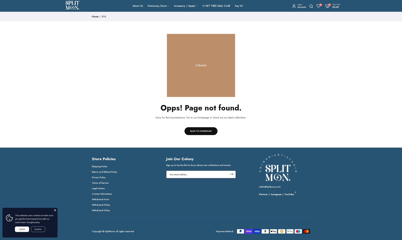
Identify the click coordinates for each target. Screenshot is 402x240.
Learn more (20, 222)
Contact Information (102, 193)
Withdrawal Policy (101, 204)
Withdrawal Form (100, 199)
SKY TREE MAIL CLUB (218, 6)
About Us (138, 6)
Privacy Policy (99, 177)
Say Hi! (239, 6)
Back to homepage (201, 131)
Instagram (276, 194)
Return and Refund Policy (104, 171)
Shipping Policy (99, 166)
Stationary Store (157, 6)
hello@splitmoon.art (269, 186)
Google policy (33, 222)
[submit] (232, 174)
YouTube (289, 194)
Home (95, 16)
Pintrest (263, 194)
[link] (393, 217)
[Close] (55, 210)
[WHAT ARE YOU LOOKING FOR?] (311, 5)
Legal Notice (98, 188)
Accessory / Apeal (185, 6)
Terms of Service (100, 182)
